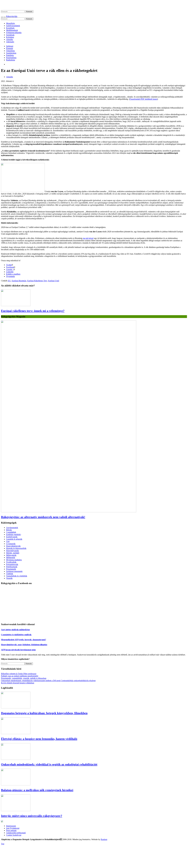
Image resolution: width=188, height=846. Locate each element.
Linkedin (9, 272)
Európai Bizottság (19, 281)
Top (2, 844)
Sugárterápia (11, 53)
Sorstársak (10, 35)
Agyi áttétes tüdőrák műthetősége (15, 630)
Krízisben (10, 37)
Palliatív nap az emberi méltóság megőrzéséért (19, 676)
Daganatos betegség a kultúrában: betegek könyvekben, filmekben (44, 713)
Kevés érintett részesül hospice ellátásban (17, 683)
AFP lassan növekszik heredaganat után (18, 650)
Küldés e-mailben (13, 274)
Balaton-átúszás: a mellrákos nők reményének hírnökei (37, 790)
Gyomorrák (10, 544)
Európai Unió (53, 281)
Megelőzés (10, 23)
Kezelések (10, 28)
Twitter (9, 265)
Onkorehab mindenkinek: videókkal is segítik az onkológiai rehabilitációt (49, 764)
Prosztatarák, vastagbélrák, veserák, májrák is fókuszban (23, 678)
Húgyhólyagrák (12, 551)
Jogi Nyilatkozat (12, 828)
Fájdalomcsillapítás (13, 32)
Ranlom (104, 839)
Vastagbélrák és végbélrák (16, 576)
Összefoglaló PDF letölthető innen (143, 99)
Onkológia (10, 51)
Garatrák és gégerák (14, 539)
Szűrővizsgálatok (13, 26)
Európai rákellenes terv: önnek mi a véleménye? (32, 310)
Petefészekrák (11, 567)
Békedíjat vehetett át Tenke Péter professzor (18, 674)
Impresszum (11, 826)
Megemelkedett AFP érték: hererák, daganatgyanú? (23, 640)
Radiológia (10, 60)
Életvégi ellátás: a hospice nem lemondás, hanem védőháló (39, 738)
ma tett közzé (88, 238)
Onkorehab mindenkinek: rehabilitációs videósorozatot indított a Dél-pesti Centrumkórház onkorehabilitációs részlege (48, 680)
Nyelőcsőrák (11, 562)
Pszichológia (11, 58)
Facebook (10, 267)
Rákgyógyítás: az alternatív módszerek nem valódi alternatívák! (43, 517)
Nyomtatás (10, 276)
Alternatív (10, 42)
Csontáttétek (11, 532)
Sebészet (9, 46)
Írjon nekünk (11, 830)
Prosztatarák (11, 569)
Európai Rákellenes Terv (37, 281)
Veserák (9, 578)
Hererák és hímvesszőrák (16, 548)
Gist (7, 541)
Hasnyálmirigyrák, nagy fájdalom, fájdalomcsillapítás (24, 645)
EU (9, 281)
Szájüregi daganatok (14, 571)
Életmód (9, 48)
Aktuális (9, 39)
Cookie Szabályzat (13, 835)
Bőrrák (9, 530)
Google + (10, 269)
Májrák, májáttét (12, 553)
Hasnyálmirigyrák (13, 546)
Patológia (10, 55)
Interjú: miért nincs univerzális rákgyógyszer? (31, 815)
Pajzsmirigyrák (12, 564)
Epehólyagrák (11, 537)
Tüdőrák (9, 574)
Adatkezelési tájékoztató (16, 833)
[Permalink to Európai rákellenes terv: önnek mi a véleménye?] (15, 305)
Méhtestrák (10, 557)
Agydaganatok (12, 527)
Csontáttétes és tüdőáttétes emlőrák (16, 635)
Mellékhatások (12, 30)
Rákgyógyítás (94, 5)
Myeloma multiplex (14, 560)
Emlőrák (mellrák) (13, 534)
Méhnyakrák (11, 555)
